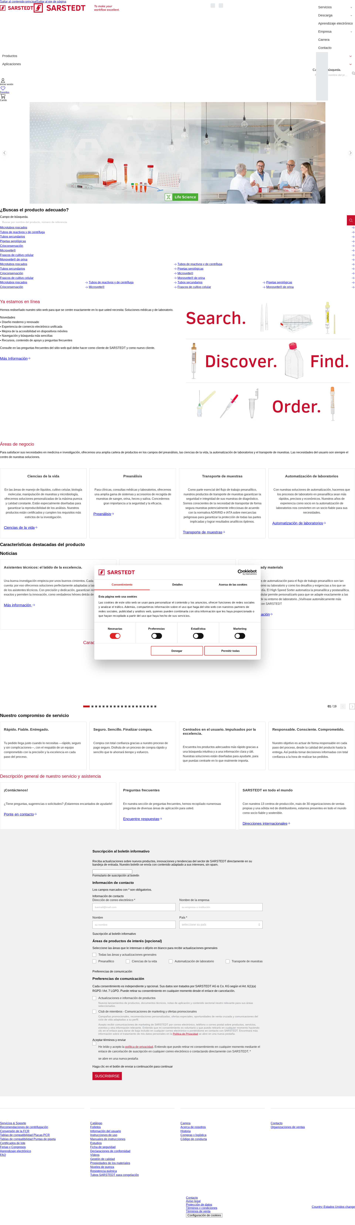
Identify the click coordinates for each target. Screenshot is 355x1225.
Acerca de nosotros (193, 1127)
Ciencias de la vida (144, 961)
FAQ (3, 1155)
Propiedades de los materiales (110, 1163)
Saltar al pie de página (51, 1)
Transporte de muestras (247, 961)
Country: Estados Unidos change (333, 1206)
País (183, 917)
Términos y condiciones (201, 1207)
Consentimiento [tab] (122, 584)
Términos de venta (198, 1211)
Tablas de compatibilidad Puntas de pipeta (28, 1139)
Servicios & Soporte (13, 1123)
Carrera (185, 1123)
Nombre (97, 917)
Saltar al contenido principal (18, 1)
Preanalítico (106, 961)
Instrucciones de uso (103, 1135)
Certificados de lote (12, 1143)
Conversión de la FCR (14, 1131)
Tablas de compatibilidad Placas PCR (25, 1135)
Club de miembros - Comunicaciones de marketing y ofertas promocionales (147, 1011)
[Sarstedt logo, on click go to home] (60, 27)
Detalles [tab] (177, 584)
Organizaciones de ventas (288, 1127)
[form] (177, 963)
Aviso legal (193, 1201)
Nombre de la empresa (194, 900)
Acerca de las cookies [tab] (233, 584)
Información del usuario (105, 1131)
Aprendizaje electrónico (15, 1151)
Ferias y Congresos (13, 1147)
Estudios (96, 1143)
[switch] (156, 636)
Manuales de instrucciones (107, 1139)
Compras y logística (193, 1135)
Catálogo (96, 1123)
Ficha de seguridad (103, 1147)
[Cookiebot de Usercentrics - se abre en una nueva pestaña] (240, 572)
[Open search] (353, 73)
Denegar (176, 650)
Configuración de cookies (204, 1215)
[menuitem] (335, 7)
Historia (185, 1131)
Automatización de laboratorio (194, 961)
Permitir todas (230, 650)
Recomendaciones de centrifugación (24, 1127)
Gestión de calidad (102, 1159)
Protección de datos (199, 1204)
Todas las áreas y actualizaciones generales (127, 954)
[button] (6, 82)
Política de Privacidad (185, 1033)
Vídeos (94, 1155)
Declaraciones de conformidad (110, 1151)
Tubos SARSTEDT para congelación (114, 1174)
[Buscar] (351, 220)
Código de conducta (193, 1139)
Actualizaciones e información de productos (126, 998)
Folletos (95, 1127)
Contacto (277, 1123)
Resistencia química (103, 1171)
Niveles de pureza (102, 1167)
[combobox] (332, 75)
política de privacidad (139, 1046)
